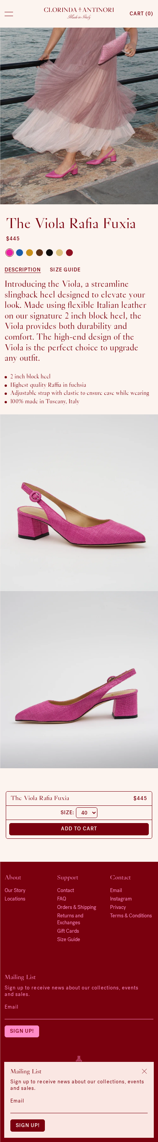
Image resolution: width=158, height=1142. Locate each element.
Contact (65, 890)
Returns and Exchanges (70, 919)
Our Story (15, 890)
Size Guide (65, 269)
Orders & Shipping (76, 907)
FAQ (61, 899)
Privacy (118, 907)
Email (11, 1007)
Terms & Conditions (131, 915)
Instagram (121, 899)
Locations (15, 899)
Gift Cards (68, 931)
